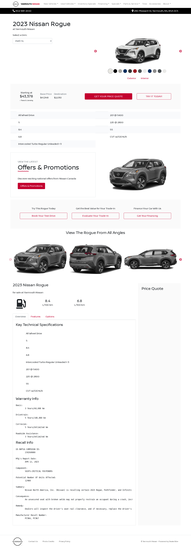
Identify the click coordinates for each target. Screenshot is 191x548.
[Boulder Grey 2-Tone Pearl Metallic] (159, 71)
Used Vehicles (67, 4)
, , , (156, 11)
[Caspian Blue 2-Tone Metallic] (150, 71)
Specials (115, 4)
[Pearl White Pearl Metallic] (145, 71)
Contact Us (33, 541)
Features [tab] (35, 316)
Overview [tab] (20, 316)
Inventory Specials (87, 4)
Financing (102, 4)
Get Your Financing (147, 216)
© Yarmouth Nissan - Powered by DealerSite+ (159, 541)
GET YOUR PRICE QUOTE (108, 96)
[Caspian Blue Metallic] (125, 71)
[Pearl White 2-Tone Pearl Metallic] (164, 71)
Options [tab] (50, 316)
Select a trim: (20, 35)
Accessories (155, 4)
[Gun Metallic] (130, 71)
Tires (144, 4)
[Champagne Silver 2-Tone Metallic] (155, 71)
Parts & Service (130, 4)
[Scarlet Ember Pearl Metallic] (135, 71)
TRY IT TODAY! (154, 96)
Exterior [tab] (131, 78)
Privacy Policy (64, 541)
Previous (95, 51)
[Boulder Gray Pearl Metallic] (140, 71)
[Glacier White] (110, 71)
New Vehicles (50, 4)
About (166, 4)
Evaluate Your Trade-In (95, 216)
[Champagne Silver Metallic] (120, 71)
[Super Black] (115, 71)
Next (180, 51)
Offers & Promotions (31, 186)
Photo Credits (48, 541)
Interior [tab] (145, 78)
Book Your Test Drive (43, 216)
